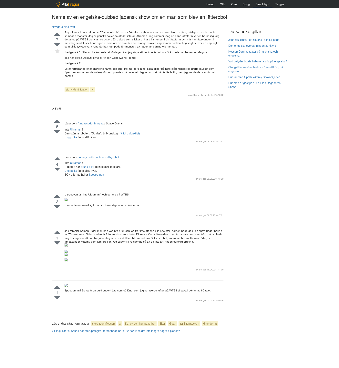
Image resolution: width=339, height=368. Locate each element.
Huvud (210, 4)
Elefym (203, 94)
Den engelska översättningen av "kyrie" (252, 45)
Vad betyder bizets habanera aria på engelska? (257, 61)
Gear (172, 323)
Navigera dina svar (63, 27)
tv (92, 89)
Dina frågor (263, 4)
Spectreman (97, 174)
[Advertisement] (257, 150)
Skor (162, 323)
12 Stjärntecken (189, 323)
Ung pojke (71, 137)
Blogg (246, 4)
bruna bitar (88, 167)
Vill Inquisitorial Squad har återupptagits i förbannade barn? (89, 331)
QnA (234, 4)
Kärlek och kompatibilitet (140, 323)
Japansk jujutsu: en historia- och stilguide (253, 40)
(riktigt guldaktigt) (129, 133)
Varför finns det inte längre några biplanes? (153, 331)
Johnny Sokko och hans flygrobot (99, 157)
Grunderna (210, 323)
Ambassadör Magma (91, 123)
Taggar (279, 4)
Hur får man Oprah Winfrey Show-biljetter (254, 77)
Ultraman (76, 129)
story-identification (77, 89)
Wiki (222, 4)
